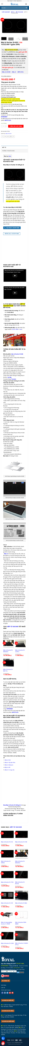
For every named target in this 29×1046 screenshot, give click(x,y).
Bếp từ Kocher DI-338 (21, 842)
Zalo (20, 329)
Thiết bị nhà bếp (6, 12)
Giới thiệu (3, 985)
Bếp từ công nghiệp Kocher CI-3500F (6, 923)
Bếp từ (12, 12)
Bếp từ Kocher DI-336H (7, 943)
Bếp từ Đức (8, 760)
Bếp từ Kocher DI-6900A (6, 862)
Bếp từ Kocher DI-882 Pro (8, 670)
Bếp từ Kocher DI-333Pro (20, 650)
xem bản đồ (16, 967)
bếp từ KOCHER (12, 626)
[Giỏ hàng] (26, 3)
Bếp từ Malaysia (9, 765)
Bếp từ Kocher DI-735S (7, 882)
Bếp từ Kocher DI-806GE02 (8, 650)
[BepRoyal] (14, 4)
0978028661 (5, 966)
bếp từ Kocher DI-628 (17, 354)
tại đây (9, 377)
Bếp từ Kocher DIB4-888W (20, 923)
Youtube (13, 379)
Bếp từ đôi (7, 767)
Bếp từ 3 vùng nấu (9, 770)
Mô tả (4, 147)
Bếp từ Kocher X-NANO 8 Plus (21, 943)
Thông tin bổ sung (8, 151)
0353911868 (15, 329)
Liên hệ (3, 987)
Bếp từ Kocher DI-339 (7, 903)
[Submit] (26, 8)
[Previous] (3, 26)
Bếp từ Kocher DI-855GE (20, 882)
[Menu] (2, 4)
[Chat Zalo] (3, 1038)
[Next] (25, 26)
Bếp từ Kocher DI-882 (21, 903)
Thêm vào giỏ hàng (16, 126)
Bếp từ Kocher (19, 12)
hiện (10, 156)
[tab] (14, 147)
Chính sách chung (5, 990)
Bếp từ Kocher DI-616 (7, 842)
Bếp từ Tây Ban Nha (10, 762)
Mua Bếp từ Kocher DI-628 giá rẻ (12, 805)
